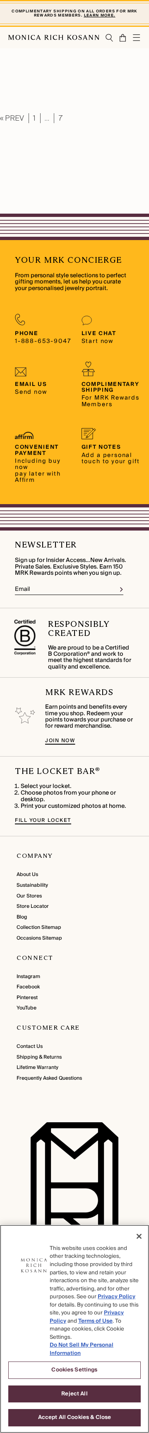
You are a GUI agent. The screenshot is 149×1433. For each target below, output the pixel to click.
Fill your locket (43, 820)
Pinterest (27, 997)
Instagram (28, 976)
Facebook (28, 987)
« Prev (12, 118)
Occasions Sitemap (39, 938)
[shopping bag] (123, 38)
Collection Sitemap (39, 927)
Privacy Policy (116, 1296)
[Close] (139, 1236)
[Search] (109, 38)
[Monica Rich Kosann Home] (53, 37)
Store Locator (33, 906)
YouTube (26, 1008)
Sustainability (32, 885)
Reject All (74, 1393)
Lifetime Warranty (37, 1067)
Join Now (60, 740)
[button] (120, 38)
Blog (22, 917)
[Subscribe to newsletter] (121, 589)
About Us (27, 874)
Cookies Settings (74, 1369)
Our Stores (29, 896)
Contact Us (30, 1046)
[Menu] (137, 37)
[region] (74, 1329)
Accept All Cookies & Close (74, 1417)
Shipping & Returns (39, 1057)
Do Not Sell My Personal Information (81, 1349)
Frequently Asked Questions (49, 1078)
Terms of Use (95, 1321)
